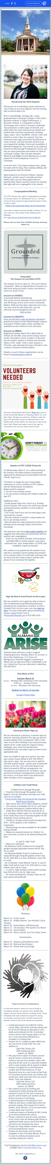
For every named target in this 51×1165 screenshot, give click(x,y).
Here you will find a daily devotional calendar (23, 319)
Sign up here (25, 312)
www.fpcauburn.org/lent (21, 354)
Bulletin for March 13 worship (25, 690)
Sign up (35, 412)
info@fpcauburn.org (36, 1145)
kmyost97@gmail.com (15, 615)
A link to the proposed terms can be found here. (25, 206)
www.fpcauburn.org (32, 1148)
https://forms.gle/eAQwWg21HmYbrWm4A (23, 218)
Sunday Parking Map (25, 695)
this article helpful (34, 532)
